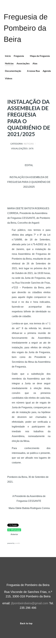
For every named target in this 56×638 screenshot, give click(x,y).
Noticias (29, 144)
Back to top (26, 623)
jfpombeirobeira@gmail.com (29, 603)
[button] (9, 539)
